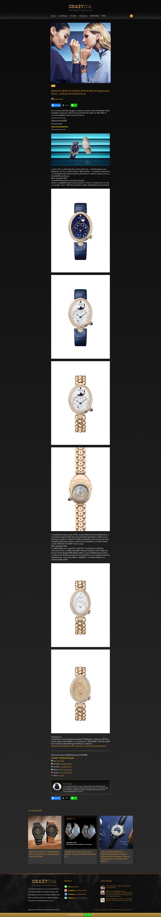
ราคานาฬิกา (73, 16)
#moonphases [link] (77, 746)
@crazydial (60, 761)
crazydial (61, 775)
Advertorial (94, 16)
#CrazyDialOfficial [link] (99, 746)
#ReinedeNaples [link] (65, 746)
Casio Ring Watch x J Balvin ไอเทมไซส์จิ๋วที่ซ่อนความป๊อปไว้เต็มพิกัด (118, 887)
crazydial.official (66, 764)
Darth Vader (59, 99)
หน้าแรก (53, 16)
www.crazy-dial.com (65, 770)
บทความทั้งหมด (62, 16)
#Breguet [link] (54, 746)
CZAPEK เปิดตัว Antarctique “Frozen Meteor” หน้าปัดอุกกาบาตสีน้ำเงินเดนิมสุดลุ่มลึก (80, 854)
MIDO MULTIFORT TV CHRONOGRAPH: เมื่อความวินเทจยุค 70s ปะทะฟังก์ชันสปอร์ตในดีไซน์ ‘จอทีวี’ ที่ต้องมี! (44, 854)
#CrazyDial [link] (87, 746)
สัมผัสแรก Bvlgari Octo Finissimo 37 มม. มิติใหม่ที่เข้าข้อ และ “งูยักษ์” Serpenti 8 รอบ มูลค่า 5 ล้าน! (119, 900)
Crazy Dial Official (65, 772)
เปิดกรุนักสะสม (83, 16)
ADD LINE (88, 915)
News (104, 16)
